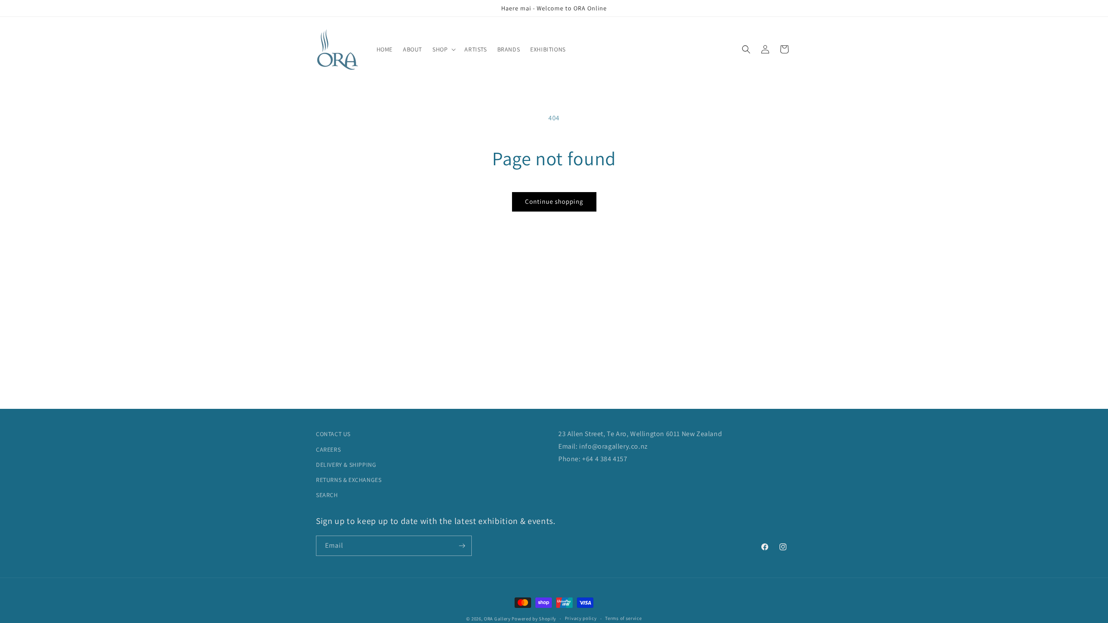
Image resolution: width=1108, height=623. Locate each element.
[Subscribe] (461, 546)
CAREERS (328, 449)
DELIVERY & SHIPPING (346, 465)
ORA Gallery (497, 619)
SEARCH (327, 495)
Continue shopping (554, 201)
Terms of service (623, 618)
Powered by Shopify (534, 619)
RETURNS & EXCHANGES (348, 480)
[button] (443, 49)
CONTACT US (333, 434)
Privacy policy (581, 618)
